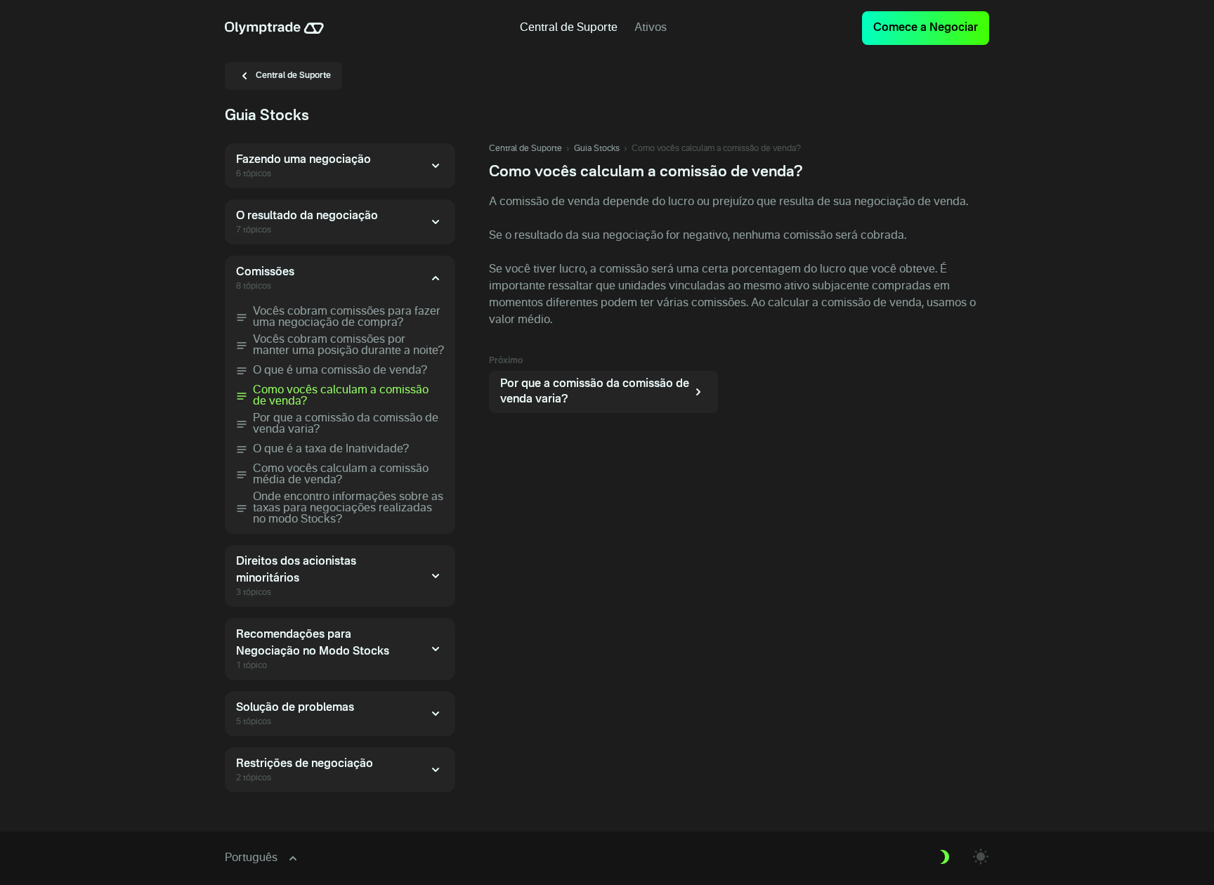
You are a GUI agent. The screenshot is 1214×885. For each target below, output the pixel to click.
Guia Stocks (597, 149)
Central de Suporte (525, 149)
